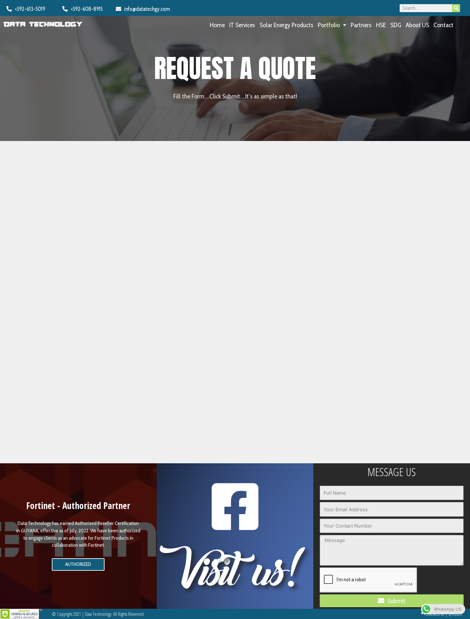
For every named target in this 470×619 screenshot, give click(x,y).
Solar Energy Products (286, 25)
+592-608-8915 (85, 9)
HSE (381, 25)
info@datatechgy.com (145, 9)
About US (417, 25)
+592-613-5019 (28, 9)
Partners (361, 25)
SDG (395, 25)
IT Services (242, 25)
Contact (443, 25)
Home (217, 25)
